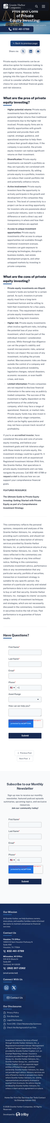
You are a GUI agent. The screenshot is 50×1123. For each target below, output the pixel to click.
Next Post (23, 758)
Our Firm (14, 1098)
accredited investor (24, 435)
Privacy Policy (13, 1013)
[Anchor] (31, 102)
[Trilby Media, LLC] (22, 1114)
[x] (14, 987)
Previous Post (26, 753)
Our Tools (34, 1098)
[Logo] (14, 6)
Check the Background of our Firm (21, 1027)
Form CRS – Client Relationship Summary (24, 1024)
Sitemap (21, 1100)
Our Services (23, 1098)
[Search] (36, 6)
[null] (23, 51)
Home (7, 1098)
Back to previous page (26, 43)
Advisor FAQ (30, 1100)
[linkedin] (6, 987)
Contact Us (16, 997)
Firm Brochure (13, 1016)
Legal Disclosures (14, 1020)
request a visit (10, 476)
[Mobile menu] (43, 6)
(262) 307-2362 (15, 968)
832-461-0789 (15, 951)
